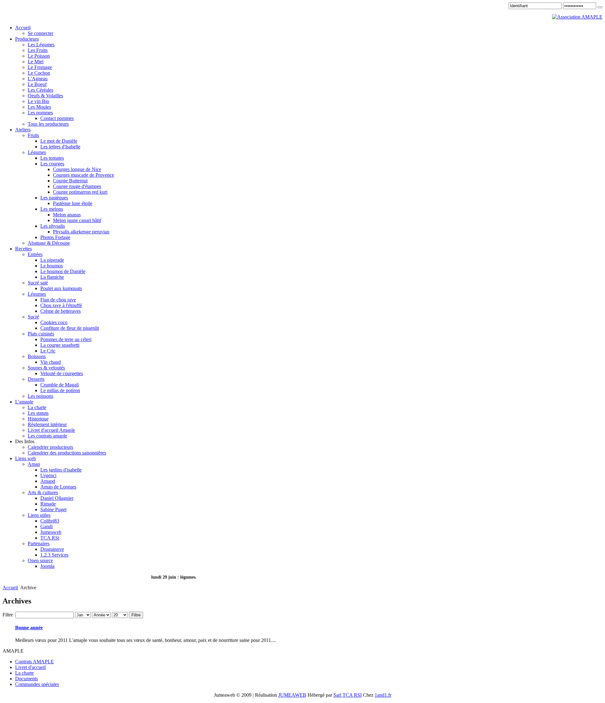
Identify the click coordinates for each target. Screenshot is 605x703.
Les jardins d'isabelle (61, 469)
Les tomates (52, 158)
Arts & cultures (43, 492)
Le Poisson (39, 56)
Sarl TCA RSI (347, 695)
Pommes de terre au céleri (65, 339)
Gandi (46, 526)
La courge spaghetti (59, 345)
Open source (40, 560)
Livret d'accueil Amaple (51, 430)
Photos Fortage (55, 237)
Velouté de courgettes (61, 373)
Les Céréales (40, 90)
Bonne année (29, 627)
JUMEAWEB (292, 695)
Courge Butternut (70, 180)
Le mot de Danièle (58, 141)
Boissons (37, 356)
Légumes (37, 152)
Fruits (33, 135)
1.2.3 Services (54, 554)
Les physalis (52, 226)
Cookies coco (53, 322)
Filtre (136, 615)
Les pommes (40, 112)
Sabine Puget (53, 509)
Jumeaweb (50, 532)
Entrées (35, 254)
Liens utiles (39, 515)
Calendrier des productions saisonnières (67, 452)
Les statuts (38, 413)
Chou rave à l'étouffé (61, 305)
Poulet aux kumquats (61, 288)
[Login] (599, 7)
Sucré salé (38, 282)
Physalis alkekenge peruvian (81, 231)
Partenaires (38, 543)
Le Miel (35, 61)
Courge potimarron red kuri (80, 192)
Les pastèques (54, 197)
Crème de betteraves (60, 311)
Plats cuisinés (41, 333)
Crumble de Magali (59, 384)
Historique (38, 418)
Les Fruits (38, 50)
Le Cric (47, 350)
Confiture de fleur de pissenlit (69, 328)
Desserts (36, 379)
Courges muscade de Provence (83, 175)
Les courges (52, 163)
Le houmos (51, 265)
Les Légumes (41, 44)
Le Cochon (39, 73)
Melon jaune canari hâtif (77, 220)
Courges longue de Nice (77, 169)
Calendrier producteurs (50, 447)
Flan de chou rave (58, 299)
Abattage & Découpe (49, 243)
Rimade (48, 503)
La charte (37, 407)
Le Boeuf (37, 84)
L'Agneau (38, 78)
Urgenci (48, 475)
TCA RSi (49, 537)
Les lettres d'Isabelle (60, 146)
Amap (34, 464)
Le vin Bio (38, 101)
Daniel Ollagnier (56, 498)
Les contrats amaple (47, 435)
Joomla (47, 566)
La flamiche (52, 277)
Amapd (47, 481)
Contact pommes (57, 118)
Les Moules (39, 107)
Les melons (51, 209)
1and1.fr (383, 695)
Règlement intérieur (47, 424)
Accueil (10, 587)
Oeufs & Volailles (45, 95)
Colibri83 (49, 520)
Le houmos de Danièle (62, 271)
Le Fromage (40, 67)
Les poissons (40, 396)
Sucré (33, 316)
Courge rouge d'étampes (77, 186)
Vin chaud (50, 362)
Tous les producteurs (48, 124)
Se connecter (40, 33)
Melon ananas (67, 214)
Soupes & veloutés (46, 367)
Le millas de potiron (60, 390)
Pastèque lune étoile (72, 203)
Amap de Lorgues (58, 486)
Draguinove (52, 549)
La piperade (52, 260)
